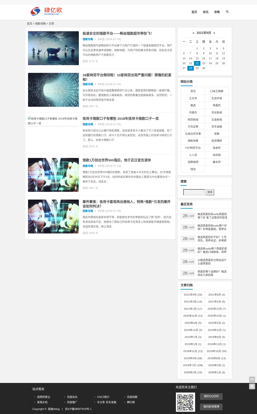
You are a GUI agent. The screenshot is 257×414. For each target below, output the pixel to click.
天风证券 (193, 126)
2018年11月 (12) (193, 351)
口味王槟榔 (216, 91)
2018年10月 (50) (217, 351)
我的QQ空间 (211, 396)
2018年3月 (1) (216, 365)
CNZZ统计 (103, 396)
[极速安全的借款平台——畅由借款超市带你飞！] (53, 64)
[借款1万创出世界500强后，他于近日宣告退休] (53, 190)
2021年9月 (204, 32)
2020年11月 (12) (193, 315)
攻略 (217, 12)
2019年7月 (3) (193, 337)
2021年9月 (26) (193, 294)
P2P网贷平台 (193, 147)
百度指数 (132, 396)
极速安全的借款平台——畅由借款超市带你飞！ (118, 33)
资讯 (205, 12)
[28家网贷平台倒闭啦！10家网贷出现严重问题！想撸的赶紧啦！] (53, 105)
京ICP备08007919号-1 (78, 408)
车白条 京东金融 (106, 402)
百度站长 (72, 396)
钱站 (193, 169)
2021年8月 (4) (216, 294)
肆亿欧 (131, 402)
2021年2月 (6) (216, 301)
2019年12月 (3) (193, 330)
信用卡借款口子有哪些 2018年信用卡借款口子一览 (121, 118)
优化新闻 (216, 112)
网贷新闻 (193, 119)
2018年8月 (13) (217, 358)
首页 (194, 12)
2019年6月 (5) (216, 337)
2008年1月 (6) (216, 372)
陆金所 (217, 147)
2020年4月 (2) (216, 322)
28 (190, 68)
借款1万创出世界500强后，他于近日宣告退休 (117, 160)
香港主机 (42, 402)
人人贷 (193, 154)
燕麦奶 (217, 105)
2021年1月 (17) (193, 308)
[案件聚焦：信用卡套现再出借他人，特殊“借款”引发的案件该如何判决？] (53, 232)
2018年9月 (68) (193, 358)
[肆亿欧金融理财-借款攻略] (47, 14)
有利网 (217, 154)
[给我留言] (252, 387)
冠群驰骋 (193, 161)
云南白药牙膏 (193, 133)
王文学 (193, 98)
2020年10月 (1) (217, 315)
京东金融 (216, 126)
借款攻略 (40, 23)
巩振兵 (193, 112)
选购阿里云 (43, 396)
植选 (193, 105)
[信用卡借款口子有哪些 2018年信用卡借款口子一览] (53, 125)
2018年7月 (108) (193, 365)
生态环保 (216, 98)
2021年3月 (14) (193, 301)
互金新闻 (216, 119)
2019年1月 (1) (193, 344)
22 (197, 63)
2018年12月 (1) (217, 344)
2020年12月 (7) (217, 308)
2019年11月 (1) (217, 330)
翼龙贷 (217, 161)
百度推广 (72, 402)
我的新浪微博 (211, 406)
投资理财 (216, 140)
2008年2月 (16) (193, 372)
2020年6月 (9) (193, 322)
